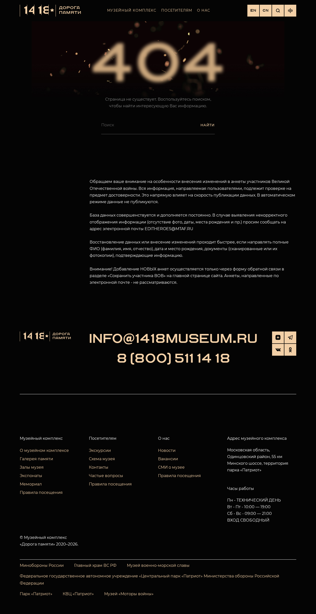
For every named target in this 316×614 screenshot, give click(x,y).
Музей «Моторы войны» (129, 594)
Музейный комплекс (131, 10)
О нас (203, 10)
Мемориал (31, 484)
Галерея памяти (36, 459)
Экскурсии (100, 450)
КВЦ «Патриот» (78, 594)
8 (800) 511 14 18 (173, 358)
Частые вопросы (106, 475)
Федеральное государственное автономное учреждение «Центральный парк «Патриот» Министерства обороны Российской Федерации (149, 580)
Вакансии (168, 459)
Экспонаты (31, 475)
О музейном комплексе (44, 450)
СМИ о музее (171, 467)
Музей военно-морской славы (158, 565)
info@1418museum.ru (173, 338)
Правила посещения (41, 492)
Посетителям (176, 10)
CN (266, 10)
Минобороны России (42, 565)
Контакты (98, 467)
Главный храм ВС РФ (95, 565)
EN (253, 10)
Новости (167, 450)
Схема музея (102, 459)
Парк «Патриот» (36, 594)
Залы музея (32, 467)
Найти (207, 125)
